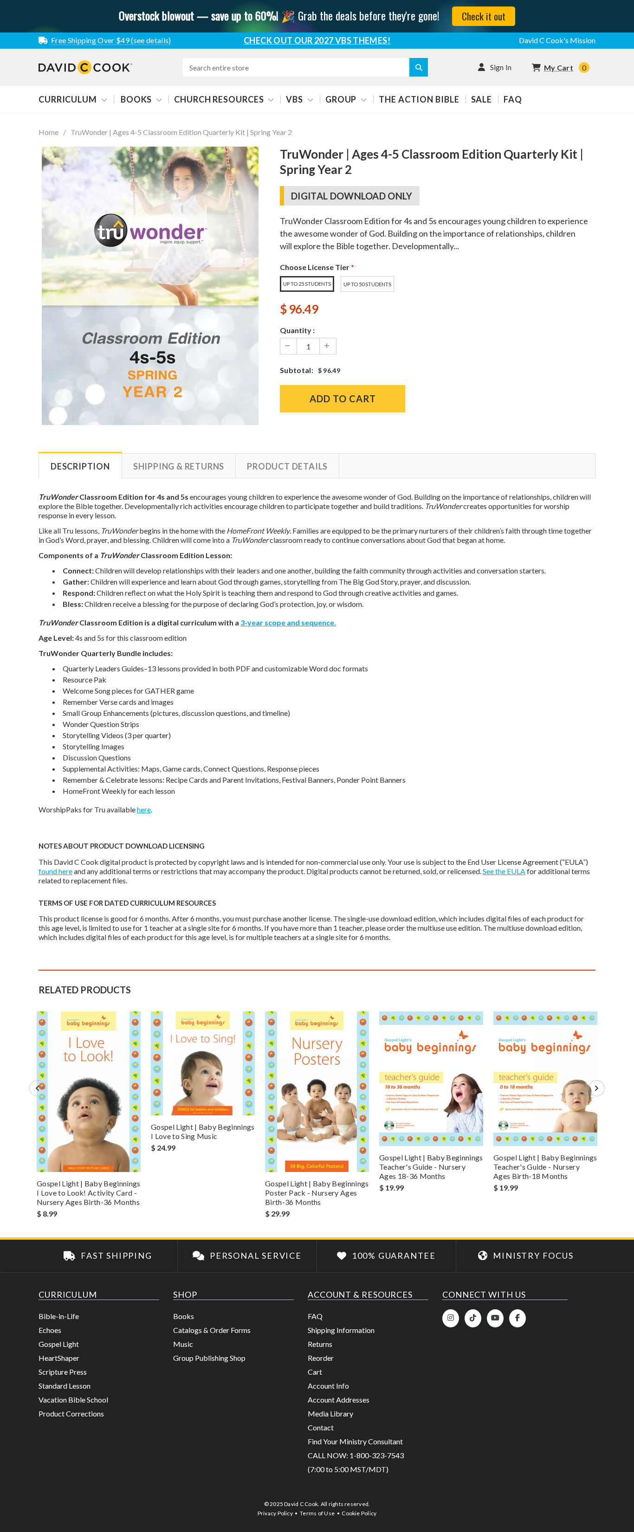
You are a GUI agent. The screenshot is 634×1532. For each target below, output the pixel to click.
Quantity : (297, 330)
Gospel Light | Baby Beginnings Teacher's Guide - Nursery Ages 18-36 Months (431, 1166)
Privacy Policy (275, 1513)
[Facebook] (517, 1318)
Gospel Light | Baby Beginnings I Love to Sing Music (203, 1131)
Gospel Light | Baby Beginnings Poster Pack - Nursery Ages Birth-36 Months (317, 1192)
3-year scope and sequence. (288, 622)
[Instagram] (450, 1318)
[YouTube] (495, 1318)
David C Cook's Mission (557, 40)
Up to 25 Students (307, 284)
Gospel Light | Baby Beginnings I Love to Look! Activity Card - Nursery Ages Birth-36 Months (89, 1192)
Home (48, 132)
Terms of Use (317, 1513)
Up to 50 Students (367, 284)
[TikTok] (473, 1318)
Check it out (483, 16)
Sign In (501, 67)
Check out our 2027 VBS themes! (317, 40)
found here (55, 871)
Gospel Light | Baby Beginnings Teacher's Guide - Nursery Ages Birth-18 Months (545, 1166)
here (144, 809)
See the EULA (504, 871)
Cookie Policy (359, 1513)
